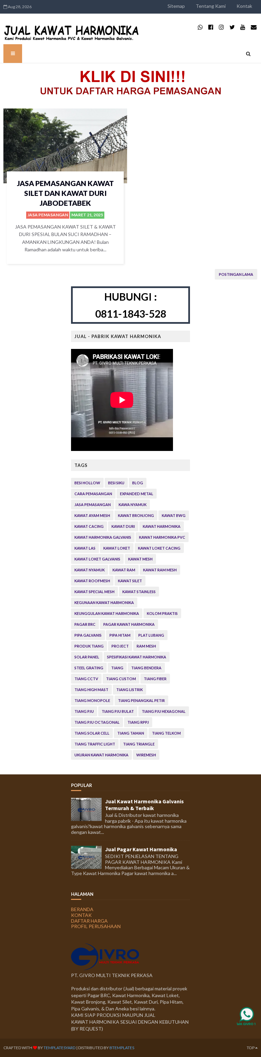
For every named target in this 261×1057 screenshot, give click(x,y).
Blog (137, 483)
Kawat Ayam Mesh (92, 515)
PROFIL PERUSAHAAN (96, 926)
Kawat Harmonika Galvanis (102, 537)
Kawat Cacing (89, 526)
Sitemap (176, 6)
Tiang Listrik (129, 689)
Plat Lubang (151, 635)
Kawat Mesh (140, 559)
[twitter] (232, 27)
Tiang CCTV (86, 678)
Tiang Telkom (166, 733)
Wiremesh (146, 755)
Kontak (244, 6)
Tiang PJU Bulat (118, 711)
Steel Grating (88, 668)
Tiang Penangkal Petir (141, 700)
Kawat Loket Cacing (159, 548)
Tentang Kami (211, 6)
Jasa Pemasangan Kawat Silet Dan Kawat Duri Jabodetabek (65, 193)
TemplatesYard (59, 1047)
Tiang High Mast (91, 689)
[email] (254, 27)
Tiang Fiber (155, 678)
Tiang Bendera (146, 668)
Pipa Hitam (119, 635)
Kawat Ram (123, 570)
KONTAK (81, 915)
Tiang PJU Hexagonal (164, 711)
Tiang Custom (121, 678)
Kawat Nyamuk (89, 570)
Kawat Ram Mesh (160, 570)
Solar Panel (86, 657)
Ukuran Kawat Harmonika (101, 755)
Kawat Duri (123, 526)
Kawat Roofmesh (92, 580)
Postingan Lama (236, 274)
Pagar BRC (84, 624)
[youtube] (242, 27)
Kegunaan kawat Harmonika (104, 602)
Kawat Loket (116, 548)
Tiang (117, 668)
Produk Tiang (89, 646)
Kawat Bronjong (136, 515)
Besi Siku (116, 483)
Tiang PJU (84, 711)
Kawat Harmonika (161, 526)
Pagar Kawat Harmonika (129, 624)
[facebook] (210, 27)
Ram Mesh (146, 646)
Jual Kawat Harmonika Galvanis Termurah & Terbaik (144, 804)
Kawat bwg (174, 515)
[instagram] (221, 27)
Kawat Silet (130, 580)
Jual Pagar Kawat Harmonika (141, 849)
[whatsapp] (200, 27)
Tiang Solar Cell (91, 733)
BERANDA (82, 909)
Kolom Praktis (162, 613)
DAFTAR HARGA (89, 921)
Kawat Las (84, 548)
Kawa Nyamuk (132, 504)
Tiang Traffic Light (94, 744)
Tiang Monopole (92, 700)
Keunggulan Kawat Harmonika (106, 613)
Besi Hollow (87, 483)
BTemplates (121, 1047)
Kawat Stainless (139, 591)
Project (120, 646)
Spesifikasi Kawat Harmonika (136, 657)
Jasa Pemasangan (48, 214)
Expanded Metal (136, 493)
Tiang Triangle (139, 744)
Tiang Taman (130, 733)
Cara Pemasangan (93, 493)
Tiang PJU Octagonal (97, 722)
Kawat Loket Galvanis (97, 559)
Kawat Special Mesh (94, 591)
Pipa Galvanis (88, 635)
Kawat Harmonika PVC (162, 537)
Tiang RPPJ (138, 722)
